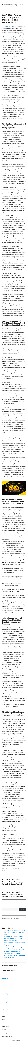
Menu (4, 8)
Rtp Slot (4, 1033)
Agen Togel (20, 868)
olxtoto (3, 870)
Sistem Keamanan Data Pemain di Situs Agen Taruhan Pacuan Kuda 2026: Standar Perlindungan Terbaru (14, 944)
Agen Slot (4, 1016)
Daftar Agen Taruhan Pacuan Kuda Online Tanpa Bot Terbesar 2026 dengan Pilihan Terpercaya (14, 955)
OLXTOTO (5, 26)
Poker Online (5, 1026)
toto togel (5, 1002)
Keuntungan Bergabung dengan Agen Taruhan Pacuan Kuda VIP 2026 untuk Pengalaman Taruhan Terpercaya (14, 949)
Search (4, 906)
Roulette (4, 1029)
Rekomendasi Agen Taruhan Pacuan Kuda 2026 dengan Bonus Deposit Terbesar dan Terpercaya (13, 938)
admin (5, 868)
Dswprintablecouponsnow (13, 5)
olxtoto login (5, 994)
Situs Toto (5, 978)
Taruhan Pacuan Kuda (8, 1036)
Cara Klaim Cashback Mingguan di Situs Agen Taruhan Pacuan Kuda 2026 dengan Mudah (15, 932)
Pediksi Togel (5, 1023)
